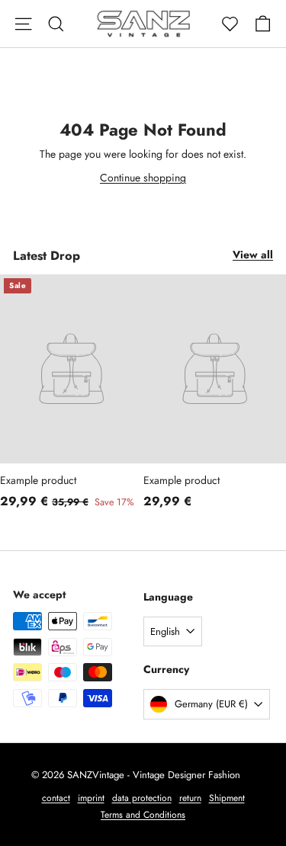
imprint (91, 798)
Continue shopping (143, 177)
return (190, 798)
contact (56, 798)
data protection (142, 798)
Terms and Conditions (143, 815)
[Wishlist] (230, 24)
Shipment (227, 798)
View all (253, 254)
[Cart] (263, 24)
